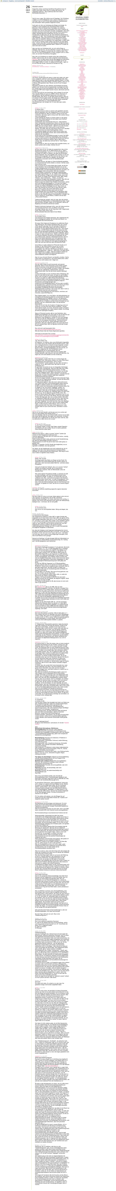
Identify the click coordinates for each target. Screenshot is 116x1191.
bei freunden (82, 34)
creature (34, 410)
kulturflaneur (82, 73)
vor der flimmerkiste (82, 48)
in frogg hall (82, 41)
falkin (82, 70)
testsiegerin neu (82, 93)
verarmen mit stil (82, 47)
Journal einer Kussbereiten (82, 18)
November (79, 129)
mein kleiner (82, 45)
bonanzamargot (82, 65)
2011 (28, 12)
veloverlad (82, 97)
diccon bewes (82, 68)
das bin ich (82, 35)
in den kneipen (82, 39)
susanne (82, 91)
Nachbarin (35, 59)
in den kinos (82, 38)
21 (80, 126)
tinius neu (82, 94)
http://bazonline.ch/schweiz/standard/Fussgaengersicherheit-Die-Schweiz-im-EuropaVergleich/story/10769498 (52, 335)
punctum (82, 85)
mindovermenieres (82, 77)
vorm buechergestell (20, 0)
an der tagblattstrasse (82, 32)
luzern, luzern (82, 44)
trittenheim (82, 96)
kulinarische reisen (82, 43)
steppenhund (35, 76)
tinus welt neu (82, 95)
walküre (34, 495)
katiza (82, 72)
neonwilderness (82, 79)
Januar (85, 129)
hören (82, 36)
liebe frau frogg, (82, 153)
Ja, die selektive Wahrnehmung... (82, 148)
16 (83, 125)
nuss (82, 82)
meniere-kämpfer (82, 76)
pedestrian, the (82, 84)
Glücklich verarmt (30, 0)
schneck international (82, 86)
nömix (82, 80)
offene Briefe (82, 46)
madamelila (82, 75)
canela (82, 66)
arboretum (82, 63)
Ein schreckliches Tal (82, 138)
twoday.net (5, 0)
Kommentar (82, 133)
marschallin (34, 487)
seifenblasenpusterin (82, 87)
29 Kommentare (35, 66)
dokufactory (82, 69)
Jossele (34, 432)
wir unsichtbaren (82, 50)
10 (85, 123)
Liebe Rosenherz (82, 143)
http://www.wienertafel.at (51, 1066)
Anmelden (100, 0)
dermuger (82, 67)
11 (86, 123)
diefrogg (34, 65)
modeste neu (82, 78)
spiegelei (82, 88)
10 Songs (82, 31)
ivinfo (82, 71)
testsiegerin (82, 92)
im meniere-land (82, 37)
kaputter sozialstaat (82, 42)
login (82, 26)
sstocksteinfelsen (82, 90)
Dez (28, 10)
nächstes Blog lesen (108, 0)
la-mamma (82, 74)
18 (86, 125)
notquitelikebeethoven (82, 81)
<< (114, 0)
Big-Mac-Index (41, 586)
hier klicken (82, 104)
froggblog (11, 0)
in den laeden (82, 40)
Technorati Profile (82, 115)
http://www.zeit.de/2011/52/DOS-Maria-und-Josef (48, 329)
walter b (82, 98)
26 (28, 7)
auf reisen (82, 33)
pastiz (82, 83)
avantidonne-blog (82, 64)
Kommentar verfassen (44, 66)
